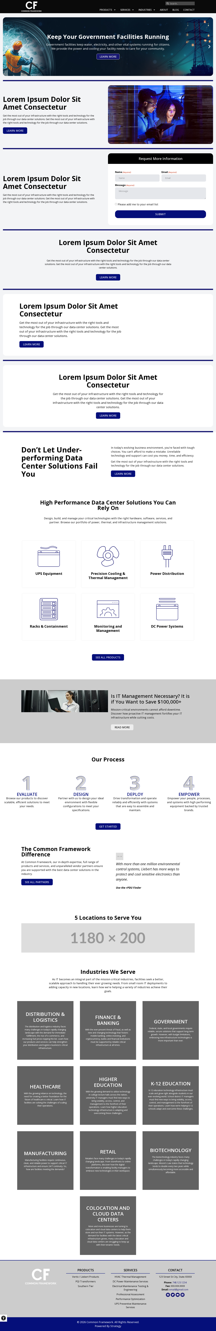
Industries (145, 9)
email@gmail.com (178, 1289)
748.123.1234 (180, 1282)
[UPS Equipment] (49, 556)
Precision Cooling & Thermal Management (108, 575)
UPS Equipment (48, 573)
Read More (122, 727)
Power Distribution (167, 573)
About (164, 9)
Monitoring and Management (108, 628)
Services (125, 9)
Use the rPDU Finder (128, 887)
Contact (189, 9)
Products (106, 9)
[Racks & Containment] (49, 609)
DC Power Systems (167, 626)
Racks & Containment (49, 626)
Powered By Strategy (108, 1326)
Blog (176, 9)
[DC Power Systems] (167, 609)
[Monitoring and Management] (108, 609)
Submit (160, 214)
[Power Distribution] (167, 556)
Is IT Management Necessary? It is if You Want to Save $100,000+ (150, 699)
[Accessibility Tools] (3, 1318)
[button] (6, 46)
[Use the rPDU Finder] (119, 858)
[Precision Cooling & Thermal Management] (108, 556)
